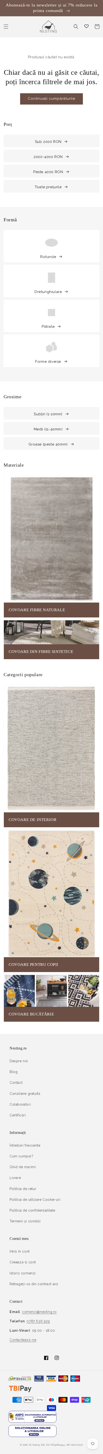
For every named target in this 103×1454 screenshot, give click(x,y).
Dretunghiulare (48, 292)
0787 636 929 (38, 1321)
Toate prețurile (48, 187)
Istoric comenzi (23, 1273)
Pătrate (48, 326)
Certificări (18, 1115)
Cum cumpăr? (22, 1156)
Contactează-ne (23, 1340)
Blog (13, 1072)
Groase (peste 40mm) (48, 444)
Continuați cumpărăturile (51, 98)
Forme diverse (48, 361)
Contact (16, 1083)
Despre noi (19, 1061)
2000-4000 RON (48, 157)
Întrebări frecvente (25, 1145)
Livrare (15, 1178)
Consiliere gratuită (25, 1094)
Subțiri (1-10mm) (48, 414)
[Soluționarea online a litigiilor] (32, 1436)
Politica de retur (23, 1189)
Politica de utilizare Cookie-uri (35, 1200)
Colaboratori (20, 1104)
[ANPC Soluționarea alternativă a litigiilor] (32, 1421)
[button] (6, 26)
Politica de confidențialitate (32, 1210)
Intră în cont (20, 1251)
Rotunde (48, 257)
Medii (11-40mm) (48, 429)
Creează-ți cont (23, 1262)
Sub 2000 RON (48, 142)
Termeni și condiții (25, 1221)
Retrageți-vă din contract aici (34, 1284)
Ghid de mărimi (23, 1167)
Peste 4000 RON (48, 172)
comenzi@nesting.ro (39, 1312)
